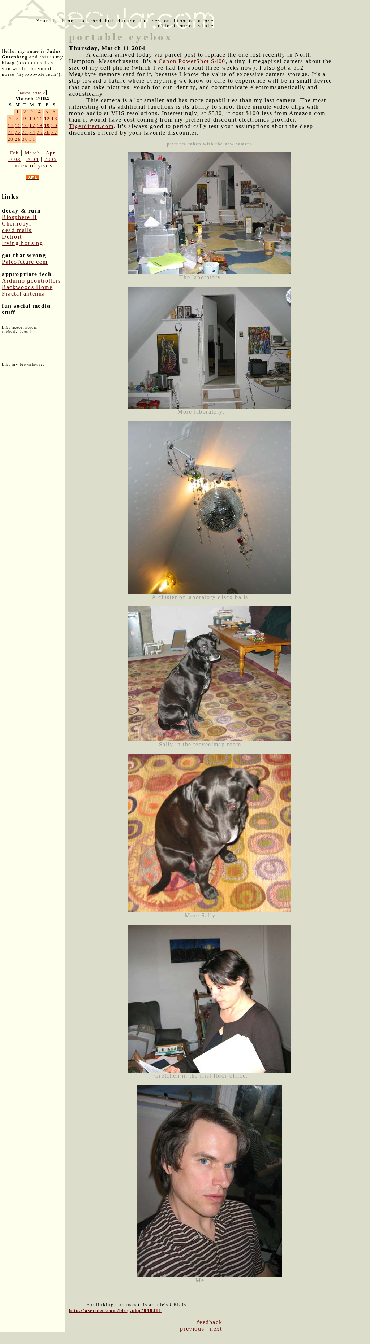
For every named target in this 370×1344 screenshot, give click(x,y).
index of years (32, 165)
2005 (50, 159)
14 (11, 125)
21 (11, 132)
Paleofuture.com (25, 262)
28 (11, 139)
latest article (32, 93)
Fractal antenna (23, 294)
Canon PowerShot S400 (192, 61)
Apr (50, 153)
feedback (209, 1322)
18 (40, 125)
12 (47, 118)
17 (32, 125)
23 (25, 132)
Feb (14, 153)
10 (32, 118)
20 (54, 125)
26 (47, 132)
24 (32, 132)
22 (18, 132)
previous (192, 1329)
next (216, 1329)
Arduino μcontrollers (31, 281)
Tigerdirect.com (91, 126)
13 (54, 118)
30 (25, 139)
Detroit (12, 237)
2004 (32, 159)
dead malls (17, 230)
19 (47, 125)
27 (54, 132)
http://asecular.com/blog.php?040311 (115, 1310)
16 (25, 125)
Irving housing (22, 243)
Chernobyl (16, 224)
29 (18, 139)
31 (32, 139)
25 (40, 132)
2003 (14, 159)
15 (18, 125)
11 (40, 118)
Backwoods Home (27, 287)
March (32, 153)
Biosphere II (19, 217)
